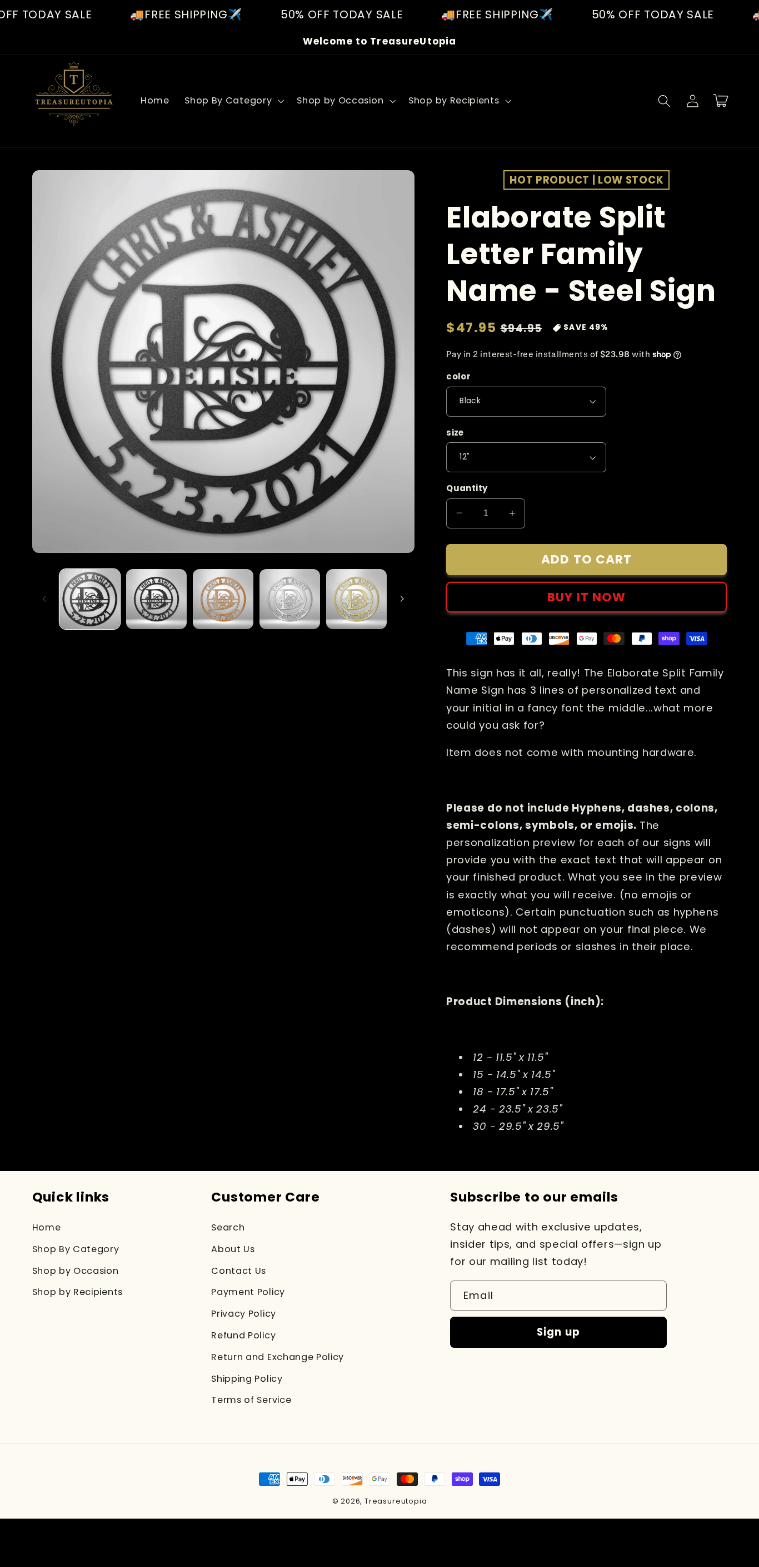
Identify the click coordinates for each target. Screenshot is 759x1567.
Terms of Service (251, 1399)
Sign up (558, 1332)
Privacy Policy (243, 1313)
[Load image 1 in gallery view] (89, 599)
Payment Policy (248, 1292)
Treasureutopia (395, 1501)
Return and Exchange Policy (277, 1357)
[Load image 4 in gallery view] (289, 599)
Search (227, 1227)
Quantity (467, 488)
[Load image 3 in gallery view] (223, 599)
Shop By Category (75, 1249)
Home (46, 1227)
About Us (233, 1249)
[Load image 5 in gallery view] (356, 599)
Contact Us (238, 1270)
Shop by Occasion (75, 1270)
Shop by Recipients (77, 1292)
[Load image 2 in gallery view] (156, 599)
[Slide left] (44, 599)
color (458, 376)
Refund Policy (243, 1335)
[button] (233, 100)
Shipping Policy (246, 1378)
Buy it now (586, 597)
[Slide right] (402, 599)
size (455, 432)
